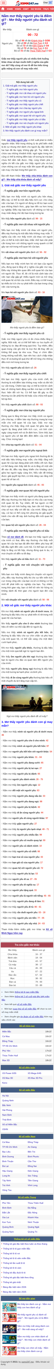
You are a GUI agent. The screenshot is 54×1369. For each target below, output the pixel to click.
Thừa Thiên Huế (38, 50)
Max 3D (6, 1060)
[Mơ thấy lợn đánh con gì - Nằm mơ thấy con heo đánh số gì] (9, 1306)
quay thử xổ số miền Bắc (24, 1009)
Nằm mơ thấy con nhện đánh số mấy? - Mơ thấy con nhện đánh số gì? (33, 1339)
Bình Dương (8, 1156)
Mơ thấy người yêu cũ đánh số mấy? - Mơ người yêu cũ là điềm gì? (32, 1317)
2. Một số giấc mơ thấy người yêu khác (22, 127)
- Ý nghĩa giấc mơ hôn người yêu (21, 89)
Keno (4, 1083)
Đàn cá (12, 982)
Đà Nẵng (32, 1208)
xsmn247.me (27, 1362)
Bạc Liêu (6, 1152)
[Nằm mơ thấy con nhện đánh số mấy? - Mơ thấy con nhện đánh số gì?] (9, 1339)
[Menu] (3, 3)
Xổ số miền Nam (27, 1136)
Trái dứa (12, 961)
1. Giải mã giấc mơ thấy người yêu (20, 85)
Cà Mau (6, 1036)
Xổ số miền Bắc (27, 1090)
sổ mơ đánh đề (15, 537)
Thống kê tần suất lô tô (14, 1263)
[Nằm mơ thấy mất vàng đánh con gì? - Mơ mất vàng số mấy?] (9, 1328)
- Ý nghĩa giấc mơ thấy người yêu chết (24, 104)
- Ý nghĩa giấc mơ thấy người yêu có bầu (25, 119)
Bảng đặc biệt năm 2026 (14, 1287)
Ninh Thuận (33, 1222)
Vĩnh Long (33, 1185)
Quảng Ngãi (33, 1227)
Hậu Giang (7, 1171)
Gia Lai (5, 1217)
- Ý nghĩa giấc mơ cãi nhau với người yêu (25, 93)
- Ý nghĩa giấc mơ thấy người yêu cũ (23, 100)
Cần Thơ (32, 1161)
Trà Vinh (6, 1185)
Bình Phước (33, 1156)
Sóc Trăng (33, 1175)
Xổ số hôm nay (27, 1026)
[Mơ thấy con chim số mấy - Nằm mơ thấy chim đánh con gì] (9, 1350)
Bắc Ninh (6, 1105)
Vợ (12, 971)
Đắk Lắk (6, 1212)
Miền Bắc (6, 1031)
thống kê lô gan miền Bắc (27, 992)
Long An (6, 1175)
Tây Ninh (6, 1180)
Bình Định (7, 1208)
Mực (12, 978)
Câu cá (12, 968)
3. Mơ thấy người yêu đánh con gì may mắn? (25, 130)
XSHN (5, 1129)
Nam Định (7, 1115)
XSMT (26, 9)
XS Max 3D (7, 1078)
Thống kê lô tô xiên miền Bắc (17, 1258)
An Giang (32, 1147)
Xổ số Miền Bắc (9, 1124)
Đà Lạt (5, 1166)
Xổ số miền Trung (27, 1197)
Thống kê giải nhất (12, 1282)
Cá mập (12, 964)
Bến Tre (31, 1152)
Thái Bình (6, 1119)
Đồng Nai (32, 1166)
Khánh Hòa (36, 40)
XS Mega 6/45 (34, 1073)
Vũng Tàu (7, 1190)
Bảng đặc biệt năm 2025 (14, 1292)
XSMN (18, 9)
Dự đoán (36, 9)
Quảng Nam (8, 1232)
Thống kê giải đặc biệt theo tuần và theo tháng (25, 1244)
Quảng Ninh (8, 1100)
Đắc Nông (32, 1212)
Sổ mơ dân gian (27, 1298)
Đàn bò (12, 985)
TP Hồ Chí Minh (9, 1046)
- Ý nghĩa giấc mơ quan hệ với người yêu (25, 115)
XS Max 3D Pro (35, 1078)
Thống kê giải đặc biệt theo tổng (18, 1277)
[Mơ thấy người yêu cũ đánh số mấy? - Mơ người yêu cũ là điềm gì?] (9, 1317)
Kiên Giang (37, 45)
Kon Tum (37, 43)
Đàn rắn (12, 975)
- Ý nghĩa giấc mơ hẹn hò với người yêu (24, 97)
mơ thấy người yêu (17, 140)
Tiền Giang (33, 1180)
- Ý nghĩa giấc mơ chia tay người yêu (23, 108)
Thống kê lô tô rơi (11, 1253)
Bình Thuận (7, 1161)
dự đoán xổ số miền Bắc (32, 1016)
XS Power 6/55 (9, 1073)
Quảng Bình (8, 1227)
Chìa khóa (12, 954)
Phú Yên (6, 1051)
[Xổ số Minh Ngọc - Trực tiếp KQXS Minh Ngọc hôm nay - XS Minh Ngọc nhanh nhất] (27, 3)
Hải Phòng (7, 1110)
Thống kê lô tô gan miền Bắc (16, 1248)
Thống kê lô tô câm (12, 1268)
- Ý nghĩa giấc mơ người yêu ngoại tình (24, 112)
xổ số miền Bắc (24, 1004)
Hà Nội (5, 1095)
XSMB (10, 9)
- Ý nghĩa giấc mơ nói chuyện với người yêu (26, 123)
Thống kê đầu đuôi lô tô (14, 1272)
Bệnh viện (12, 957)
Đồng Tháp (7, 1041)
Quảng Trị (32, 1232)
